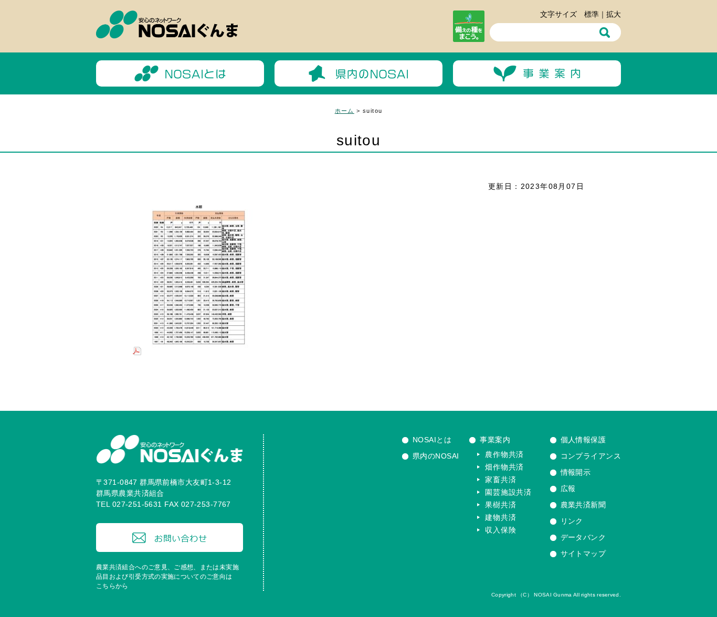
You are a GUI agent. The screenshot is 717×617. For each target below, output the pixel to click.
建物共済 (500, 517)
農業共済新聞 (583, 505)
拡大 (613, 14)
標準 (591, 14)
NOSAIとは (432, 439)
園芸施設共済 (508, 492)
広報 (568, 488)
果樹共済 (500, 504)
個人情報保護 (583, 439)
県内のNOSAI (436, 456)
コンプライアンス (591, 456)
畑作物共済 (504, 467)
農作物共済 (504, 454)
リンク (572, 521)
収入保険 (500, 530)
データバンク (583, 537)
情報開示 (576, 472)
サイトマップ (583, 553)
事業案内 (495, 439)
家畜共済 (500, 479)
